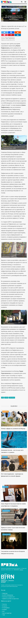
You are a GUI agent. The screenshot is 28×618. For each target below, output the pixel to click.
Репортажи (5, 411)
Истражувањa (6, 510)
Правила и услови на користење (10, 598)
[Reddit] (18, 32)
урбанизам (11, 397)
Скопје (6, 397)
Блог (3, 611)
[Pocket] (4, 35)
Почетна (4, 604)
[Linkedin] (18, 35)
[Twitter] (4, 32)
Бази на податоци (6, 613)
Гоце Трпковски (10, 38)
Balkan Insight (6, 534)
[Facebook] (11, 32)
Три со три (5, 486)
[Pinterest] (11, 35)
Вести (14, 13)
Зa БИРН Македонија (7, 595)
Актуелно (4, 606)
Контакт (21, 569)
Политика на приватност (8, 597)
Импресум (4, 593)
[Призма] (7, 1)
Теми (3, 615)
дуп (2, 397)
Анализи (5, 433)
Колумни (4, 609)
